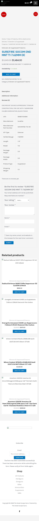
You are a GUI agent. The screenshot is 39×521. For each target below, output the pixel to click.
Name (7, 218)
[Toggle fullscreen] (6, 517)
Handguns (19, 479)
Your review (10, 205)
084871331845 (22, 117)
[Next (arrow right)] (6, 520)
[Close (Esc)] (14, 517)
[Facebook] (19, 511)
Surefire (20, 121)
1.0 (19, 169)
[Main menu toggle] (35, 3)
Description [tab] (6, 91)
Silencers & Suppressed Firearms (13, 48)
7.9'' (19, 141)
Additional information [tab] (10, 96)
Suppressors (19, 490)
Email (7, 226)
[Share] (10, 517)
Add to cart (11, 74)
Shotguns (19, 481)
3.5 (19, 151)
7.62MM (20, 137)
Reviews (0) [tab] (6, 100)
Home (4, 39)
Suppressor (22, 164)
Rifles (19, 484)
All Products (19, 476)
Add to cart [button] (19, 292)
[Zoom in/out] (2, 517)
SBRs (19, 493)
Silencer (20, 132)
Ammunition (19, 487)
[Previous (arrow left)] (2, 520)
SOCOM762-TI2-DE (24, 127)
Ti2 (19, 146)
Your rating (9, 200)
